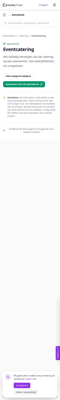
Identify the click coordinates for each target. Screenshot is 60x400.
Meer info (31, 378)
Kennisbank (9, 35)
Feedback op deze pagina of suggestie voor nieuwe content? (31, 130)
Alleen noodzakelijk (26, 392)
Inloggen (43, 4)
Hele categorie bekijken (18, 76)
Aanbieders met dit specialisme (22, 84)
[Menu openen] (54, 5)
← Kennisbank (16, 14)
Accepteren (22, 385)
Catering (23, 35)
